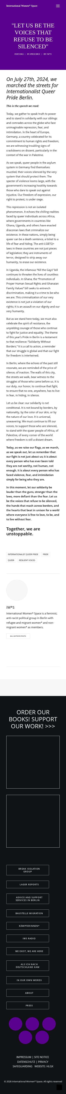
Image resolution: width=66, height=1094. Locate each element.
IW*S (49, 54)
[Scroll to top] (59, 1087)
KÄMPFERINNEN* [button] (29, 925)
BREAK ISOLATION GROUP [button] (29, 870)
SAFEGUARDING (22, 1066)
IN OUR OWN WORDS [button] (29, 980)
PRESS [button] (29, 1005)
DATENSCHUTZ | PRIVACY (32, 1061)
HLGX (49, 1066)
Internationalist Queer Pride (23, 554)
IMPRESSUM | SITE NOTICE (32, 1057)
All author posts (18, 636)
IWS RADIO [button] (29, 938)
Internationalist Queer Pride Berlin (30, 94)
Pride (45, 554)
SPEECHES (35, 54)
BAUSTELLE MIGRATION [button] (29, 913)
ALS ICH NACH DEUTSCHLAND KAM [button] (28, 965)
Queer (11, 560)
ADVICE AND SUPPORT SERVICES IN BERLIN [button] (29, 899)
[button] (15, 660)
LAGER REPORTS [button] (29, 884)
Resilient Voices (27, 560)
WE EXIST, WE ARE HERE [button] (29, 951)
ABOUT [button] (29, 992)
